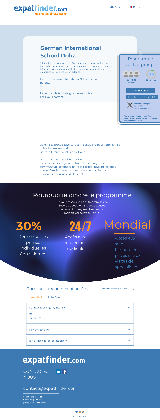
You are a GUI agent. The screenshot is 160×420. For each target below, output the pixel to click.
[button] (140, 90)
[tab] (35, 297)
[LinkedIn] (58, 371)
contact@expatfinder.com (50, 388)
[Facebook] (64, 371)
